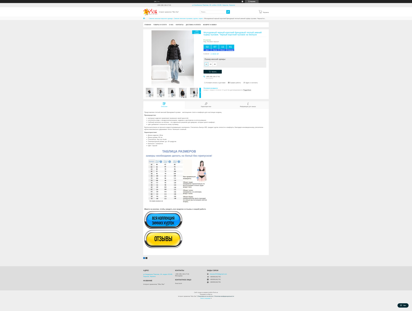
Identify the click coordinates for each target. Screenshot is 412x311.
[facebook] (144, 258)
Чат (404, 305)
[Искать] (228, 12)
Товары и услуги (160, 25)
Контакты (179, 25)
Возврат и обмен (210, 25)
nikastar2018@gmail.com (218, 274)
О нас (171, 25)
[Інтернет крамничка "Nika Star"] (150, 12)
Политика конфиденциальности (224, 296)
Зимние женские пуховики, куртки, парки (188, 18)
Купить (214, 72)
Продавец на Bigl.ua (206, 294)
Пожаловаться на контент (206, 296)
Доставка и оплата (193, 25)
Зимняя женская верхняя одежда (161, 18)
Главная (147, 25)
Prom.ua (215, 292)
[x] (146, 258)
